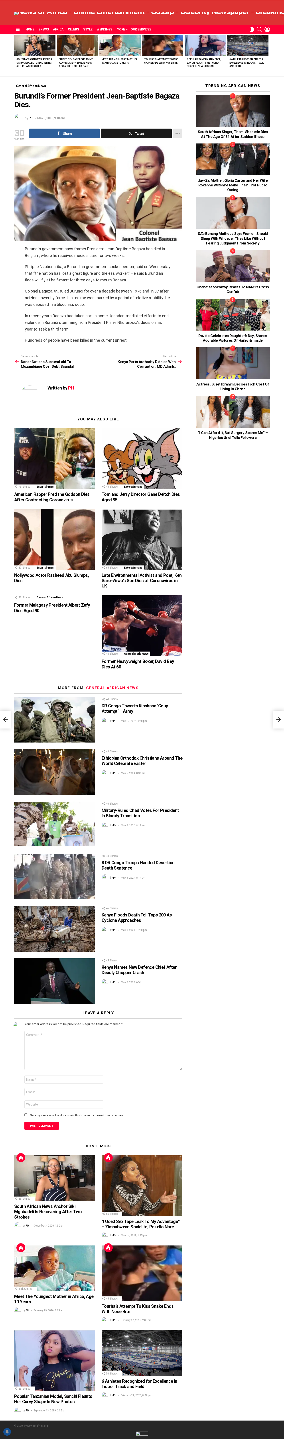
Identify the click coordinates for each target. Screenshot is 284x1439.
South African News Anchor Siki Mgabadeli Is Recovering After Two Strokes (34, 63)
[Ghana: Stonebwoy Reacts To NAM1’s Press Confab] (233, 266)
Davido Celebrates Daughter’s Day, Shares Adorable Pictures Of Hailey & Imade (232, 338)
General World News (136, 653)
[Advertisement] (229, 530)
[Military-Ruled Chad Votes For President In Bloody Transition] (54, 824)
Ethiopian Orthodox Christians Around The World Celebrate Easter (142, 760)
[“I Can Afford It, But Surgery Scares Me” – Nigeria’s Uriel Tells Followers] (233, 412)
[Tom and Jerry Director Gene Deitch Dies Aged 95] (142, 458)
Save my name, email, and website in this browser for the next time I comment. (77, 1115)
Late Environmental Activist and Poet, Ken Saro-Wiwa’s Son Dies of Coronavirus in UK (141, 581)
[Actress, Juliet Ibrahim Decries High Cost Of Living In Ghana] (233, 363)
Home (30, 29)
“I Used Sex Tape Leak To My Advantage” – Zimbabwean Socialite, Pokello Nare (76, 63)
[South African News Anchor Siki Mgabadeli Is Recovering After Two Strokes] (34, 45)
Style (87, 29)
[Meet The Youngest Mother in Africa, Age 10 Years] (120, 45)
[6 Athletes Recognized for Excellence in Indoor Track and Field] (247, 45)
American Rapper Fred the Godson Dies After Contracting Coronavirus (51, 497)
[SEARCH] (259, 29)
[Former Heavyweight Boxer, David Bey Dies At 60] (142, 625)
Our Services (141, 29)
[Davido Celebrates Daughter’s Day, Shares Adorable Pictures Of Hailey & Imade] (233, 315)
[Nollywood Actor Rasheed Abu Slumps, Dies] (54, 539)
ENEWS (44, 29)
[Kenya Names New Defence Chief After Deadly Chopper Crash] (54, 981)
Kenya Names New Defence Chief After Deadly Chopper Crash (139, 970)
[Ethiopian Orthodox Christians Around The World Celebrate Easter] (54, 772)
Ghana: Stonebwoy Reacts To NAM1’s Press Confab (233, 289)
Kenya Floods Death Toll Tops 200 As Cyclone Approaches (137, 917)
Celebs (73, 29)
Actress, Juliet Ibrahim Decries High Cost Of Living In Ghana (232, 386)
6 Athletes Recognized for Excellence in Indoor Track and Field (246, 63)
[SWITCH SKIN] (252, 29)
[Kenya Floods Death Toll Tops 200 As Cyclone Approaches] (54, 929)
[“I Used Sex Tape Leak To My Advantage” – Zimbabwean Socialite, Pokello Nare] (77, 45)
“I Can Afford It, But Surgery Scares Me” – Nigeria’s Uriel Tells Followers (233, 435)
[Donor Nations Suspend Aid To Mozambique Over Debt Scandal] (5, 720)
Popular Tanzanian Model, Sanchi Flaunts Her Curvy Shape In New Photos (204, 63)
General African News (50, 597)
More (121, 29)
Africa (58, 29)
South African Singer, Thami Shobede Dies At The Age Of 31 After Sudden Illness (233, 134)
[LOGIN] (267, 29)
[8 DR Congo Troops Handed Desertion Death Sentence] (54, 876)
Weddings (104, 29)
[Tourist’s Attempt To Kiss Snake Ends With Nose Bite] (162, 45)
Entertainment (46, 486)
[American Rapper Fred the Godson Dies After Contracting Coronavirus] (54, 458)
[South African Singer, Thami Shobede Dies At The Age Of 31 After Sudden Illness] (233, 111)
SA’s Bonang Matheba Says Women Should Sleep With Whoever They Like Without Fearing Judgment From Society (233, 238)
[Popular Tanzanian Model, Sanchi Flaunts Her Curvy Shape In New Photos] (205, 45)
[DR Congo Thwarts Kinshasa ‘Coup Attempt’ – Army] (54, 720)
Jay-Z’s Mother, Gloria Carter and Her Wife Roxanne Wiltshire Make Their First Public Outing (233, 185)
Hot (20, 1157)
